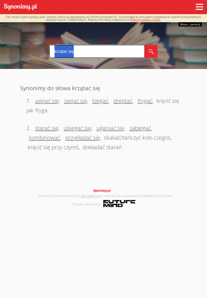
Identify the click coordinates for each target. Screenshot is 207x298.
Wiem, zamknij (190, 24)
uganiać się (110, 128)
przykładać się (82, 137)
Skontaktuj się (91, 195)
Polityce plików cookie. (145, 19)
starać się (46, 128)
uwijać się (47, 100)
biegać (100, 100)
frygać (145, 100)
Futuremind (119, 203)
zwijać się (75, 100)
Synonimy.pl (20, 7)
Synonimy (103, 190)
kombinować (44, 137)
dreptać (123, 100)
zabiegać (140, 128)
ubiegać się (77, 128)
